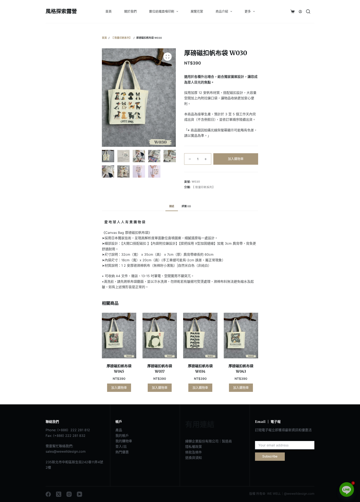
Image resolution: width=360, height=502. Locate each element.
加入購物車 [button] (119, 388)
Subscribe (270, 456)
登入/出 (121, 446)
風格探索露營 (61, 11)
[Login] (300, 11)
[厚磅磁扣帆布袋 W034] (200, 336)
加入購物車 (236, 159)
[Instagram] (69, 494)
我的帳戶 (122, 435)
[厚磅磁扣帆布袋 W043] (241, 336)
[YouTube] (79, 494)
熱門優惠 (122, 452)
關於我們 (130, 11)
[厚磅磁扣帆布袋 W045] (119, 336)
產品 (118, 430)
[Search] (308, 11)
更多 (248, 11)
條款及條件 (193, 452)
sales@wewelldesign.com (66, 451)
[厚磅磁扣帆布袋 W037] (159, 336)
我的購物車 (123, 441)
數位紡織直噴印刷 (161, 11)
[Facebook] (48, 494)
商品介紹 (222, 11)
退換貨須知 (193, 458)
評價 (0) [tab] (186, 206)
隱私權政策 (193, 447)
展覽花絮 (197, 11)
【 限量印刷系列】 (203, 187)
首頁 (108, 11)
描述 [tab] (171, 206)
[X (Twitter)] (58, 494)
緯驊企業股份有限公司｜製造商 (208, 441)
